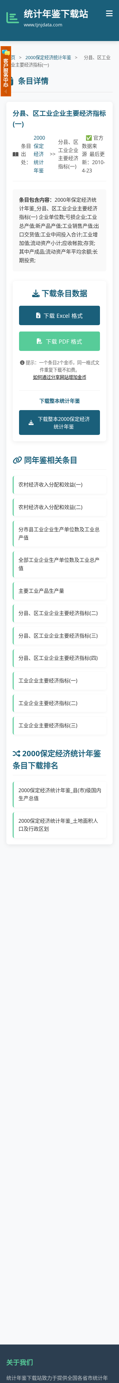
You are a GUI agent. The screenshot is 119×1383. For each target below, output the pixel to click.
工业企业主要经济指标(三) (47, 725)
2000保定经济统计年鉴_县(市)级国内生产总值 (59, 794)
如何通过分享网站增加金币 (59, 377)
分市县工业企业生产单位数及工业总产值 (59, 533)
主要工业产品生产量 (41, 590)
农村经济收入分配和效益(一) (50, 484)
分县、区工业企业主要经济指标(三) (58, 635)
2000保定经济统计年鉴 (48, 57)
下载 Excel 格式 (63, 315)
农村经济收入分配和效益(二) (50, 507)
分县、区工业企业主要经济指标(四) (58, 657)
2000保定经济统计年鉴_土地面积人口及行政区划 (58, 825)
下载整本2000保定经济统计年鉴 (64, 423)
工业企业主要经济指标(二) (47, 703)
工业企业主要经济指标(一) (47, 680)
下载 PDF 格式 (64, 341)
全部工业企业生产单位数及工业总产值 (59, 564)
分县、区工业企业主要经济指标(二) (58, 613)
